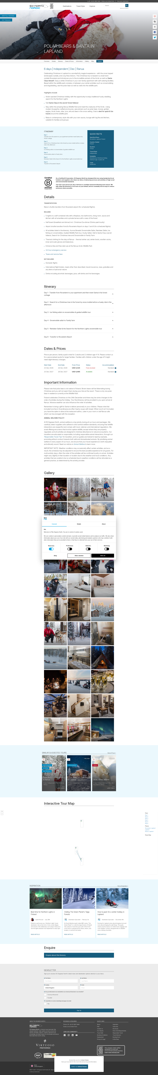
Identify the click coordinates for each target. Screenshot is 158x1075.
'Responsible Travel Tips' (53, 437)
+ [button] (2, 812)
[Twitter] (155, 37)
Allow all (102, 555)
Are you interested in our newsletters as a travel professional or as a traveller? (64, 991)
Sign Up (79, 1010)
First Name (48, 978)
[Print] (155, 27)
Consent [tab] (54, 524)
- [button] (2, 814)
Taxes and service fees (54, 254)
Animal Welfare (79, 444)
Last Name (84, 978)
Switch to (79, 1066)
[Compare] (155, 22)
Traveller (49, 998)
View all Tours (111, 753)
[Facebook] (155, 32)
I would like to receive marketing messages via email (58, 1001)
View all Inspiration (122, 886)
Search (126, 5)
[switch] (69, 549)
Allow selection (79, 555)
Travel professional (52, 994)
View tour (54, 773)
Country (47, 985)
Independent (93, 153)
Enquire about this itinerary (56, 955)
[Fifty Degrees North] (39, 6)
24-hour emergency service (56, 250)
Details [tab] (79, 524)
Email (82, 985)
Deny (55, 555)
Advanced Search (124, 8)
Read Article (35, 934)
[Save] (155, 16)
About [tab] (103, 524)
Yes (48, 1004)
